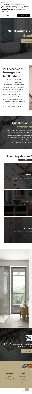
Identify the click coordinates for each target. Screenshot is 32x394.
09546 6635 (22, 376)
